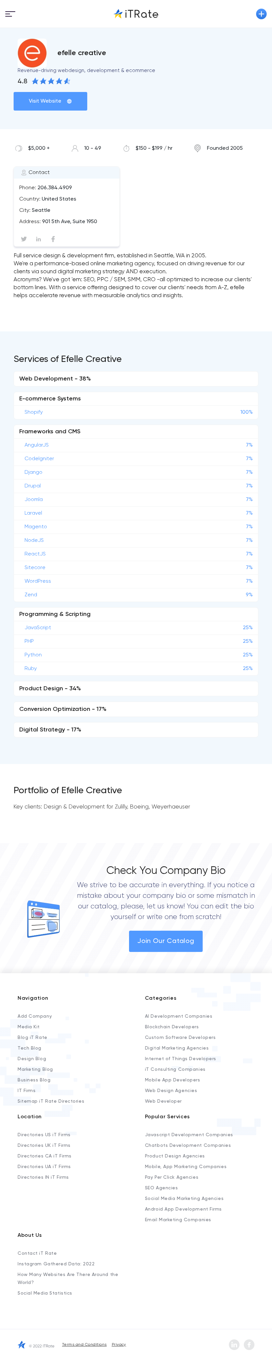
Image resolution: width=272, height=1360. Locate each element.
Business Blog (34, 1080)
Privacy (119, 1345)
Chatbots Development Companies (188, 1145)
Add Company (35, 1016)
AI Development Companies (178, 1016)
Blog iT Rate (32, 1037)
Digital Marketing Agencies (177, 1048)
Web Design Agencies (171, 1090)
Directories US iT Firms (44, 1135)
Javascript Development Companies (189, 1135)
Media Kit (29, 1027)
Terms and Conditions (84, 1345)
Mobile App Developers (172, 1080)
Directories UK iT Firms (44, 1145)
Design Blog (32, 1059)
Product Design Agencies (175, 1156)
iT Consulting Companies (175, 1069)
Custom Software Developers (180, 1037)
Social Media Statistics (45, 1293)
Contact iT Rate (37, 1253)
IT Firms (26, 1090)
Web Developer (163, 1101)
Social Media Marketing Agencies (184, 1198)
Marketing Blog (35, 1069)
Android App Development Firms (183, 1209)
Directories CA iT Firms (45, 1156)
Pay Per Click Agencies (171, 1177)
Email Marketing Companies (178, 1220)
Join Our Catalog (165, 941)
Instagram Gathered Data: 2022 (56, 1264)
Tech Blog (29, 1048)
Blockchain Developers (172, 1027)
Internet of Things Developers (180, 1059)
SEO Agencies (161, 1188)
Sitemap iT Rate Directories (51, 1101)
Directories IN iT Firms (43, 1177)
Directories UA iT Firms (44, 1166)
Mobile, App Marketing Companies (186, 1166)
